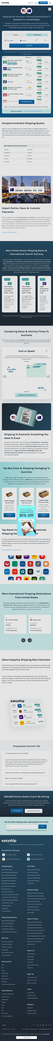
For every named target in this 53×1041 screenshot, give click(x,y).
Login (35, 2)
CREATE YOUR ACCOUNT (26, 520)
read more (47, 1034)
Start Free (43, 2)
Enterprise (30, 2)
